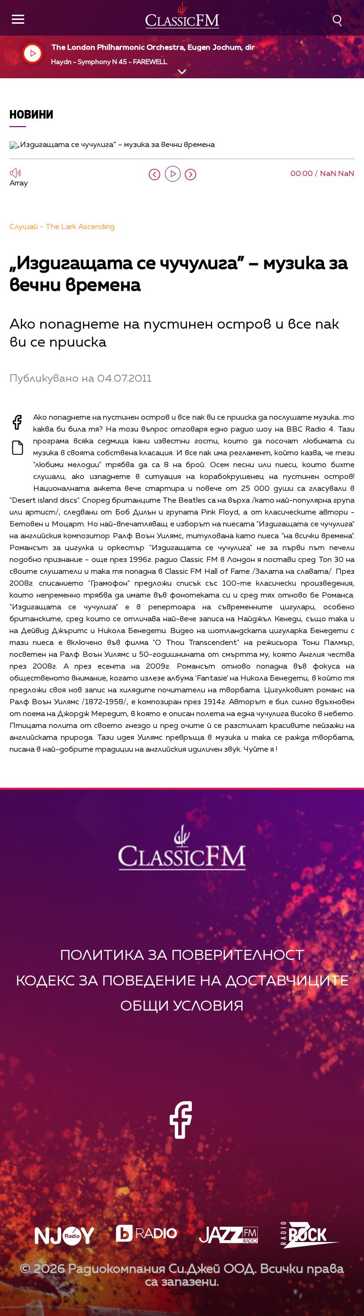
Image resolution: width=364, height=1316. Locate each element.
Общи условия (182, 1006)
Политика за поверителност (182, 955)
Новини (31, 114)
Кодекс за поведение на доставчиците (182, 981)
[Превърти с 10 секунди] (154, 174)
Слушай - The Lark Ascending (62, 227)
